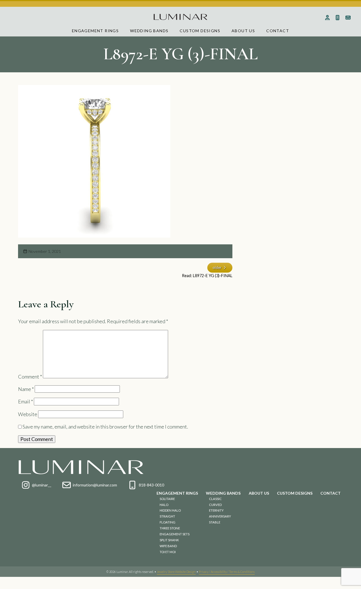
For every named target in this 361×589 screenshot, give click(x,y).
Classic (215, 499)
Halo (164, 505)
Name (26, 389)
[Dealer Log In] (327, 17)
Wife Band (168, 546)
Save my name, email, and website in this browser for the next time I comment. (105, 426)
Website (27, 414)
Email (25, 401)
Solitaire (167, 499)
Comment (30, 376)
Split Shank (169, 540)
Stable (214, 522)
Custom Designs (200, 30)
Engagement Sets (175, 534)
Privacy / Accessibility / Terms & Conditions (227, 571)
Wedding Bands (149, 30)
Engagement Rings (95, 30)
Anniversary (220, 516)
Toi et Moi (168, 552)
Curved (215, 505)
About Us (243, 30)
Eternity (216, 510)
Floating (167, 522)
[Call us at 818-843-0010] (338, 17)
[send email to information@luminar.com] (348, 17)
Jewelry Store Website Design (176, 571)
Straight (167, 516)
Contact (277, 30)
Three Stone (170, 528)
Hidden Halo (170, 510)
